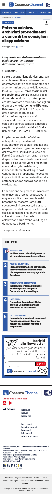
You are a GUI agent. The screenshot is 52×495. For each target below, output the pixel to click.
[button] (46, 23)
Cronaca (17, 17)
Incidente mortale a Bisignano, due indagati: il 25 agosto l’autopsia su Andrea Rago (26, 288)
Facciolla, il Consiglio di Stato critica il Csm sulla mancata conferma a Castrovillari (25, 304)
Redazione (9, 477)
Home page (6, 17)
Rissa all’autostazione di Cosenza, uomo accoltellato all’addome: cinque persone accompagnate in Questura (28, 270)
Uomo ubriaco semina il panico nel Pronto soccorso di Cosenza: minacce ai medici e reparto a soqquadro (27, 322)
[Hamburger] (3, 5)
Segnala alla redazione (23, 477)
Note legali (14, 481)
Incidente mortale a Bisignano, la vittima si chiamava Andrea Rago (27, 254)
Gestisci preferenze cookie (32, 480)
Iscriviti (41, 363)
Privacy (36, 477)
